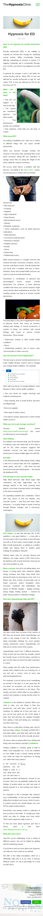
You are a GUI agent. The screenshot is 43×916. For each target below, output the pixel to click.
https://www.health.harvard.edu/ (15, 431)
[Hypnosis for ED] (21, 22)
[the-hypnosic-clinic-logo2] (17, 4)
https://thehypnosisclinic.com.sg (15, 829)
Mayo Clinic (28, 170)
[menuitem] (36, 4)
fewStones (38, 908)
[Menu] (36, 4)
